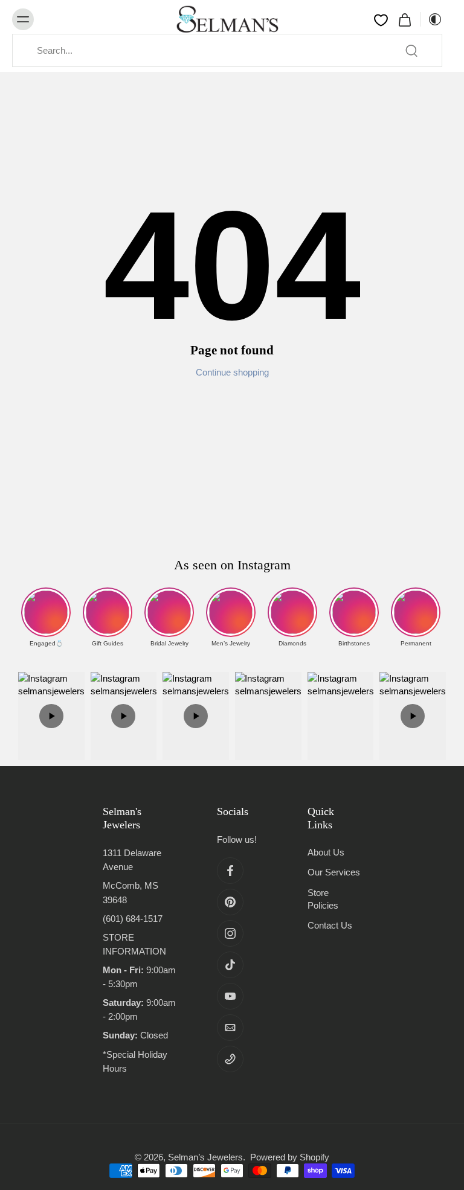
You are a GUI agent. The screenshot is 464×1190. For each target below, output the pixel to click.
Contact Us (330, 925)
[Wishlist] (381, 19)
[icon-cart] (404, 19)
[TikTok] (230, 965)
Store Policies (323, 899)
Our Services (334, 872)
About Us (326, 852)
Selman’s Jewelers (205, 1157)
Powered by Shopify (289, 1157)
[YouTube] (230, 996)
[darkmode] (431, 19)
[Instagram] (230, 933)
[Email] (230, 1027)
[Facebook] (230, 870)
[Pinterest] (230, 902)
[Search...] (411, 50)
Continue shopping (232, 372)
